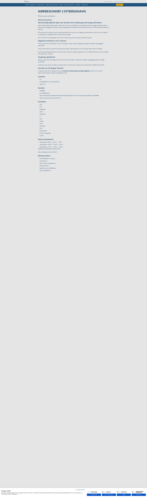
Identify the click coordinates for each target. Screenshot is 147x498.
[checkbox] (88, 492)
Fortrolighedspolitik (80, 489)
